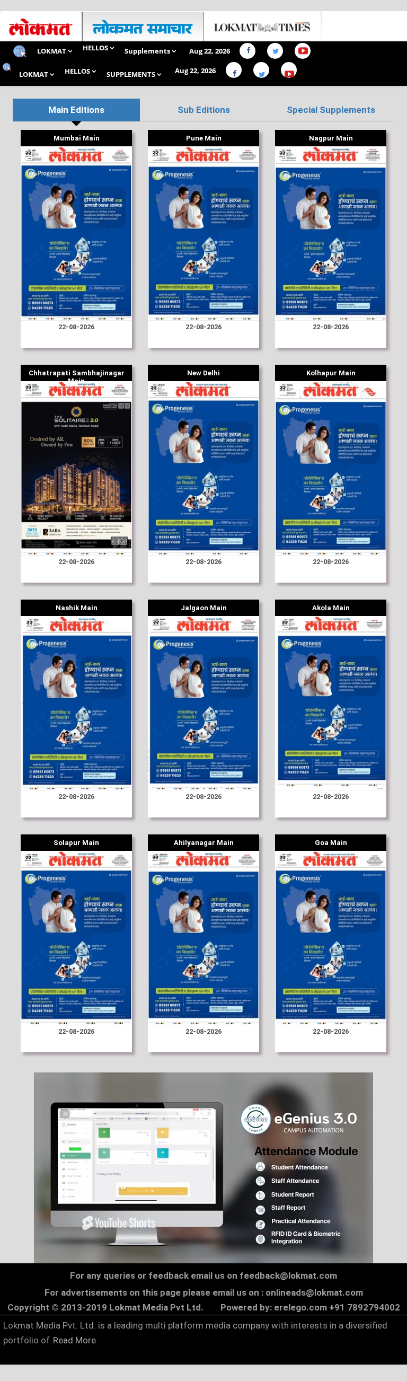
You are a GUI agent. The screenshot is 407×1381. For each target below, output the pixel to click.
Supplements (148, 51)
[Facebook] (250, 51)
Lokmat (52, 51)
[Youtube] (307, 51)
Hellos (96, 47)
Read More (74, 1340)
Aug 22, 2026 (209, 51)
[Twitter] (278, 51)
